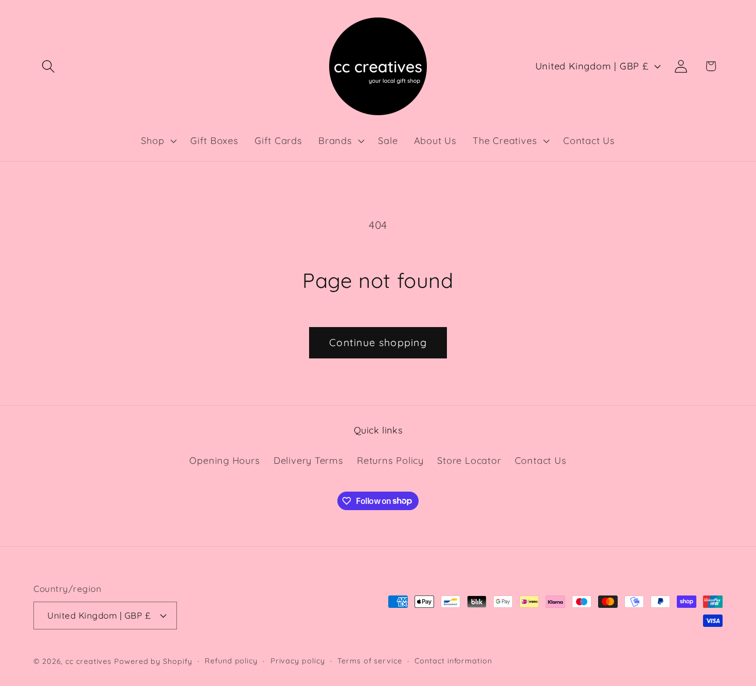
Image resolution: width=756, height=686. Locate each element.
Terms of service (369, 660)
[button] (48, 66)
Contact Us (541, 460)
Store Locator (469, 460)
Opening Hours (224, 460)
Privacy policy (298, 660)
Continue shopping (378, 342)
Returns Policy (390, 460)
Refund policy (231, 660)
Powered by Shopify (153, 661)
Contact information (453, 660)
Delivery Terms (309, 460)
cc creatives (88, 661)
